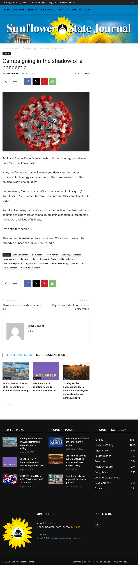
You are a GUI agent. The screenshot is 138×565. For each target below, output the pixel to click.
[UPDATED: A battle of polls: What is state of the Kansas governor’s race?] (10, 479)
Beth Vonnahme (20, 254)
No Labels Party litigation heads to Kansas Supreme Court (45, 387)
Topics (62, 9)
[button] (131, 10)
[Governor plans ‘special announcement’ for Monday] (56, 442)
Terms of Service (101, 561)
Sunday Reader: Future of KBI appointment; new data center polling (15, 387)
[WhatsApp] (52, 81)
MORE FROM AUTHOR (50, 355)
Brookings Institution (72, 254)
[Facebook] (27, 81)
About (75, 9)
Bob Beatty (37, 254)
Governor (32, 9)
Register (52, 2)
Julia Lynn (24, 259)
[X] (132, 2)
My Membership (67, 2)
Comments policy (81, 561)
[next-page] (10, 405)
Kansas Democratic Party (44, 259)
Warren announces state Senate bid (22, 307)
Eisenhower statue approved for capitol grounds (76, 479)
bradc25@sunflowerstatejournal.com (59, 538)
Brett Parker (52, 254)
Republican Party (60, 263)
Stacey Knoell (78, 263)
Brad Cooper (12, 73)
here (65, 238)
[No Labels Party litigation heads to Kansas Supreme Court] (46, 371)
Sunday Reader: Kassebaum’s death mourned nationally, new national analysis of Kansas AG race (76, 390)
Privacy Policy (120, 561)
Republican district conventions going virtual (70, 307)
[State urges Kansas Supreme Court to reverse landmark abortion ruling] (56, 459)
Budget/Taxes (48, 9)
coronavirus (9, 259)
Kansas (17, 9)
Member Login (39, 2)
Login (87, 9)
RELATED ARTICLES (18, 355)
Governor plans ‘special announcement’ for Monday (77, 441)
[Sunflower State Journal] (69, 29)
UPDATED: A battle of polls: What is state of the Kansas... (31, 479)
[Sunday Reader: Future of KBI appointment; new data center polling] (16, 371)
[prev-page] (5, 405)
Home (7, 9)
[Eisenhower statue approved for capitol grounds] (56, 479)
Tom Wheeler (10, 267)
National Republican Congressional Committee (26, 263)
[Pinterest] (44, 81)
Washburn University (30, 267)
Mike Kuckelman (67, 259)
